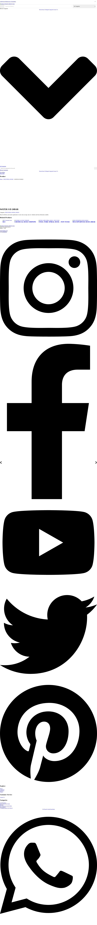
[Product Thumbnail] (95, 1)
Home (40, 9)
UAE (43, 809)
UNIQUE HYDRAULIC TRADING (8, 1)
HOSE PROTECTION (5, 804)
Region (47, 9)
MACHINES (3, 807)
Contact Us (55, 9)
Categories (51, 9)
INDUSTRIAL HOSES (8, 179)
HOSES (17, 212)
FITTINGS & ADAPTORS (6, 806)
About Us (44, 9)
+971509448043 (3, 231)
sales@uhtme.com (4, 230)
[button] (4, 8)
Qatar (53, 809)
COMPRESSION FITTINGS (6, 808)
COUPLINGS (3, 803)
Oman (51, 809)
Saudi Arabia (47, 809)
